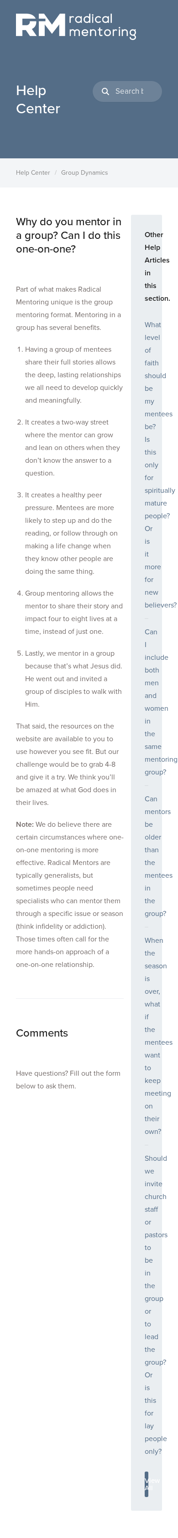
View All (146, 1484)
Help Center (33, 172)
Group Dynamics (84, 172)
